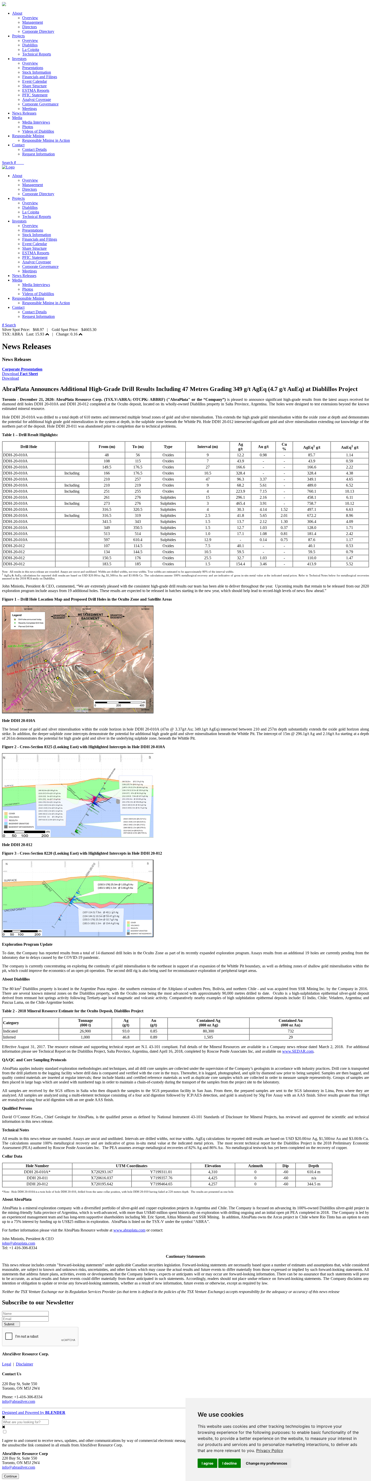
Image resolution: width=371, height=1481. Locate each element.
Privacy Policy (269, 1450)
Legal (6, 1364)
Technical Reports (36, 54)
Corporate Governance (40, 104)
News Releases (24, 113)
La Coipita (30, 49)
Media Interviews (36, 122)
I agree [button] (207, 1463)
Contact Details (34, 149)
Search (8, 162)
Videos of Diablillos (38, 131)
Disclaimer (24, 1364)
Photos (27, 127)
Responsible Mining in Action (46, 140)
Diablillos (30, 45)
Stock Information (36, 72)
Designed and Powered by (33, 1412)
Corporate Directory (38, 31)
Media (17, 118)
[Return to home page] (4, 5)
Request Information (38, 154)
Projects (18, 36)
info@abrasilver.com (18, 1401)
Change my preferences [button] (266, 1463)
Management (32, 22)
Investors (19, 59)
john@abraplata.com (18, 1243)
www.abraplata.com (129, 1230)
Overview (30, 18)
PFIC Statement (34, 95)
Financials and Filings (39, 77)
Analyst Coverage (36, 99)
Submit (9, 1324)
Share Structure (34, 86)
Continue (10, 1476)
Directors (29, 27)
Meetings (29, 108)
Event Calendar (34, 81)
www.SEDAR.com (297, 1051)
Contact (18, 145)
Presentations (32, 68)
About (17, 13)
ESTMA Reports (35, 90)
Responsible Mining (28, 136)
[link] (269, 1450)
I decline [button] (229, 1463)
